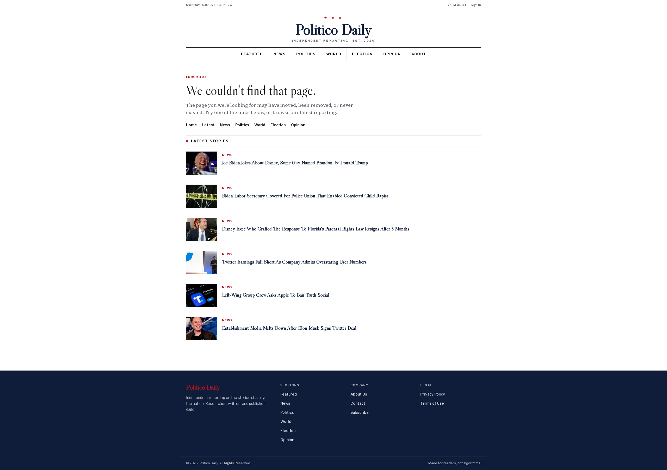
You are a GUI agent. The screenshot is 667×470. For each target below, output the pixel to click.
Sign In (476, 5)
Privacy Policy (432, 394)
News (280, 54)
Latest (208, 125)
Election (362, 54)
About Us (358, 394)
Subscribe (359, 412)
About (418, 54)
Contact (357, 403)
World (333, 54)
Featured (252, 54)
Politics (306, 54)
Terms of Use (432, 403)
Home (191, 125)
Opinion (392, 54)
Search (459, 5)
